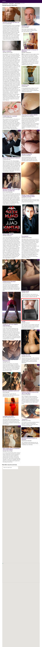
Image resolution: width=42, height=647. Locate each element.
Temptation (24, 419)
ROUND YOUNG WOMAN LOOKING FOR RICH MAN (28, 196)
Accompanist (25, 236)
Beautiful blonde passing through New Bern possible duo (11, 190)
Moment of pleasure (27, 154)
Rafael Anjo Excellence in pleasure (11, 157)
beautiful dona (25, 85)
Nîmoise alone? (25, 26)
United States (11, 3)
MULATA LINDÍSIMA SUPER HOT (11, 390)
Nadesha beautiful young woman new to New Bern (30, 392)
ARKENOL (4, 1)
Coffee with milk (26, 355)
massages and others (8, 416)
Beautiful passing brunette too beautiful (29, 438)
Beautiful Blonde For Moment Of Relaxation (30, 50)
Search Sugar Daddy (8, 234)
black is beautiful (7, 51)
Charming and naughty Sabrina (29, 114)
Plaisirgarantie (6, 360)
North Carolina (17, 3)
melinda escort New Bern (9, 281)
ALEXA (23, 321)
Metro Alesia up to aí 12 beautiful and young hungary (11, 449)
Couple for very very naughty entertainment (10, 325)
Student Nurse (25, 291)
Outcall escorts (5, 3)
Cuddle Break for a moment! (10, 116)
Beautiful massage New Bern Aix (11, 22)
